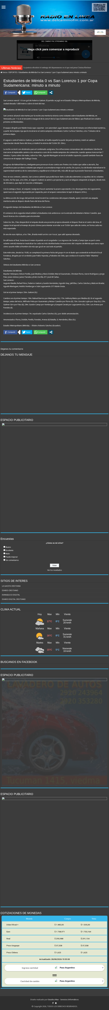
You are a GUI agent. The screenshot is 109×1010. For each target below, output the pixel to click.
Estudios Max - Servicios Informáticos (63, 999)
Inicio (4, 72)
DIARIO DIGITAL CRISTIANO (14, 599)
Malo (8, 554)
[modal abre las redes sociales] (51, 92)
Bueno (8, 547)
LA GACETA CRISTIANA (11, 586)
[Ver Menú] (3, 7)
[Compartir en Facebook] (10, 92)
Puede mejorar (12, 557)
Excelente (9, 550)
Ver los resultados (54, 570)
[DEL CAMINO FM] (54, 18)
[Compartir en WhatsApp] (40, 92)
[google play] (56, 1003)
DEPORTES (13, 72)
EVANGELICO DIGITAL (11, 595)
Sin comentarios (12, 560)
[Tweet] (27, 92)
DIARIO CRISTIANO (10, 590)
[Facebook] (53, 1003)
